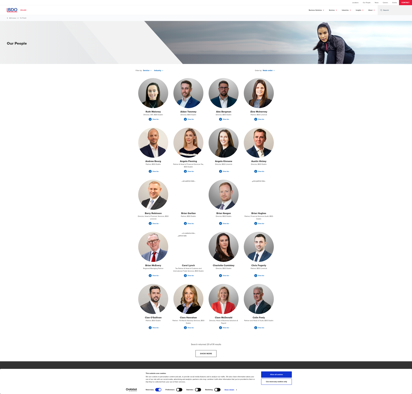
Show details (229, 390)
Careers (385, 3)
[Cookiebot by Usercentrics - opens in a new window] (131, 389)
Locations (355, 3)
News (377, 3)
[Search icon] (381, 10)
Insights (358, 10)
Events (394, 3)
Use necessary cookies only (276, 381)
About (370, 10)
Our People (366, 3)
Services (332, 10)
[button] (405, 2)
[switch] (179, 389)
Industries (345, 10)
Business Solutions (315, 10)
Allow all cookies (276, 374)
